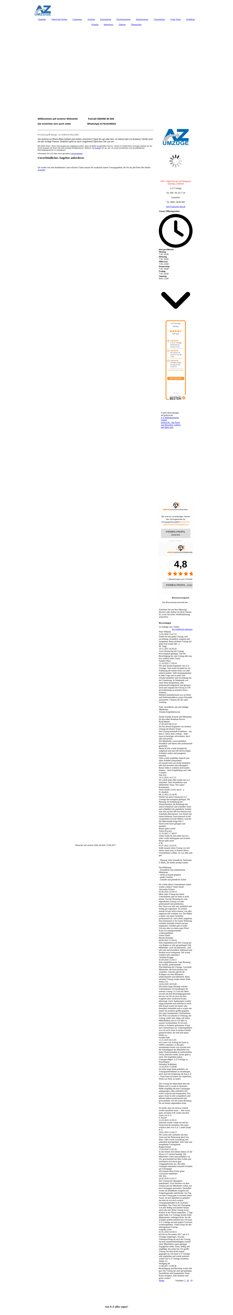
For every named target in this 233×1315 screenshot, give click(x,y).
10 (188, 1280)
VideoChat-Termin (59, 19)
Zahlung (122, 24)
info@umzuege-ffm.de (175, 206)
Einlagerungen (142, 19)
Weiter (161, 1280)
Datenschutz (136, 24)
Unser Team (175, 19)
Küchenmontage (123, 19)
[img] (116, 8)
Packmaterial (105, 19)
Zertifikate (190, 19)
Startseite (42, 19)
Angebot (91, 19)
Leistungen (77, 19)
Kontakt (95, 24)
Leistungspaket (77, 154)
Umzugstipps (159, 19)
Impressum (108, 24)
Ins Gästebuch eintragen (182, 629)
